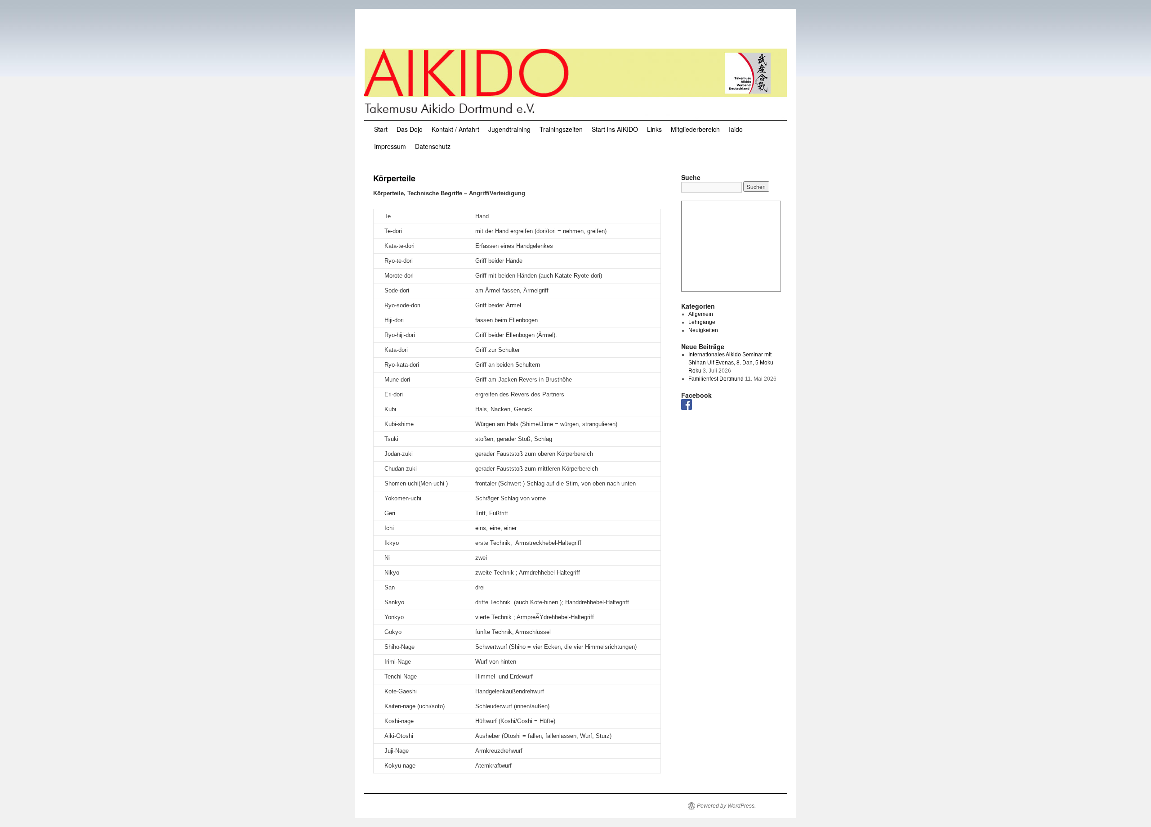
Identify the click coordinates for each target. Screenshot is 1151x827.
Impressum (390, 146)
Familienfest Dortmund (716, 379)
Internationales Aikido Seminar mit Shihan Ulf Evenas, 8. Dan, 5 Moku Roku (730, 362)
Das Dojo (410, 129)
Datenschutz (433, 146)
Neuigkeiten (703, 330)
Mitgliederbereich (695, 129)
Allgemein (700, 314)
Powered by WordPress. (726, 806)
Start (381, 129)
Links (654, 129)
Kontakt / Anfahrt (455, 129)
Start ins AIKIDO (615, 129)
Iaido (736, 129)
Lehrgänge (701, 322)
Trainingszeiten (561, 129)
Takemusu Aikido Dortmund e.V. (467, 30)
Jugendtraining (509, 129)
